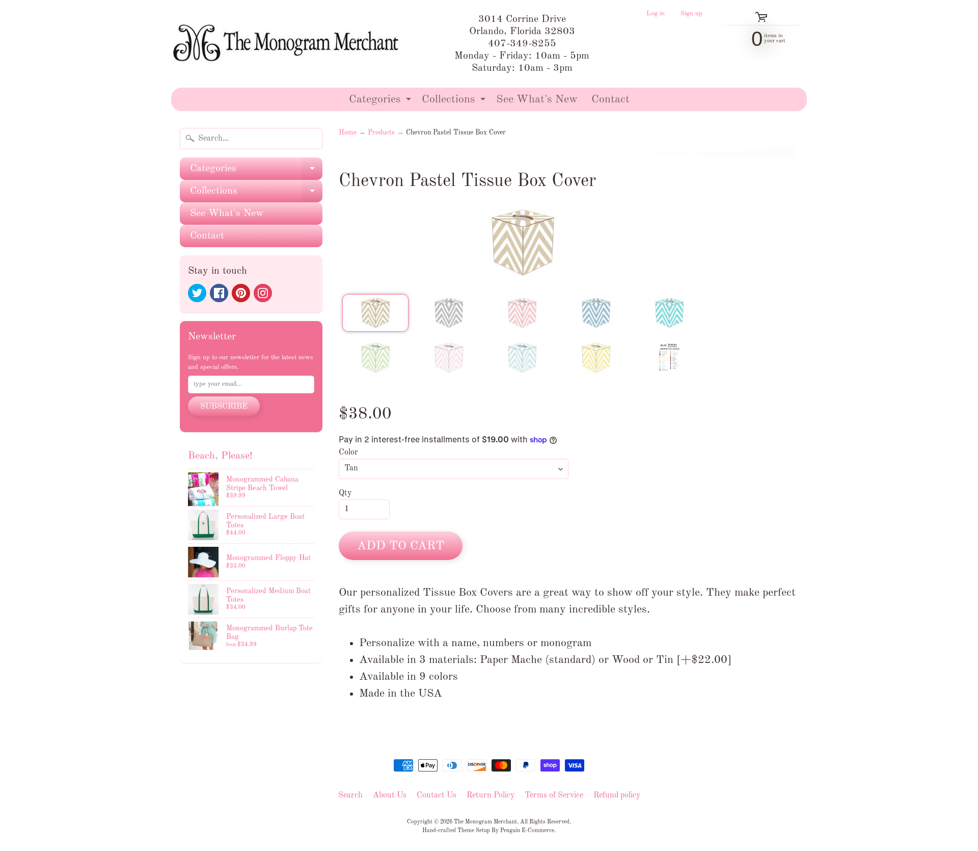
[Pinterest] (241, 293)
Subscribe (224, 407)
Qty (345, 493)
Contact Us (436, 795)
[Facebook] (219, 293)
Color (348, 452)
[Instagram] (263, 293)
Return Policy (490, 795)
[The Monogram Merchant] (288, 43)
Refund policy (616, 795)
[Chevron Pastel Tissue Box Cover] (375, 313)
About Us (389, 795)
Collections (455, 102)
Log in (655, 14)
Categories (381, 102)
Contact (610, 99)
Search (350, 795)
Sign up (691, 14)
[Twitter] (197, 293)
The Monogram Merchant (485, 822)
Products (381, 132)
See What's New (537, 99)
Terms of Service (554, 795)
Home (348, 132)
